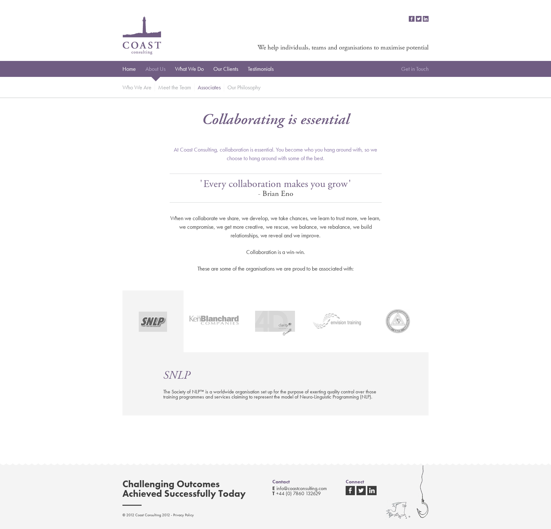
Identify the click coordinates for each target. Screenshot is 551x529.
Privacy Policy (183, 515)
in (426, 19)
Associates (209, 87)
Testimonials (261, 68)
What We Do (189, 68)
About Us (155, 68)
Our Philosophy (244, 87)
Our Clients (225, 68)
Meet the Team (174, 87)
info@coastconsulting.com (301, 488)
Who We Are (136, 87)
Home (129, 68)
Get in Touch (415, 68)
